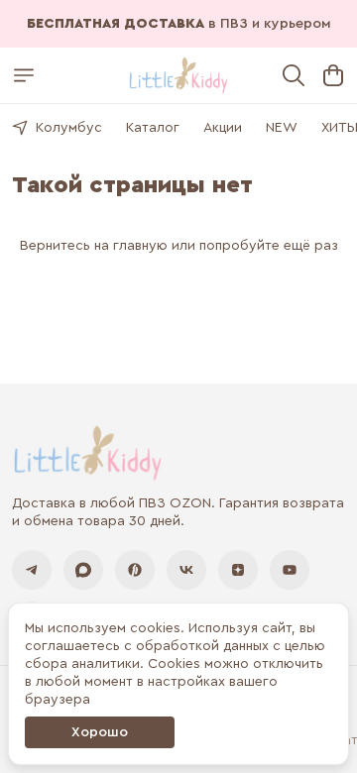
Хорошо (99, 732)
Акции (222, 128)
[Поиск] (293, 75)
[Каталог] (24, 75)
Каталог (152, 128)
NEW (282, 128)
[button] (32, 570)
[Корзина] (333, 75)
